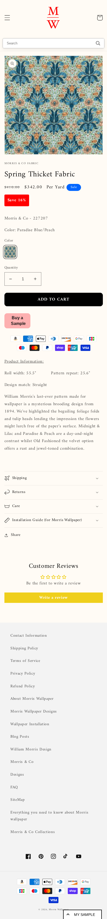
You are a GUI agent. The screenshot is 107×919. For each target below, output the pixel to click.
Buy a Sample (18, 321)
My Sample (84, 915)
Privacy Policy (22, 673)
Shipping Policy (24, 648)
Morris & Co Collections (32, 832)
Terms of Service (25, 660)
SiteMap (17, 799)
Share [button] (16, 535)
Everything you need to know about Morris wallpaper (49, 816)
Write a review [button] (53, 597)
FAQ (14, 787)
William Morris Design (30, 749)
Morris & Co (22, 761)
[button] (7, 17)
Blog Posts (19, 736)
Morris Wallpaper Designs (33, 711)
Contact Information (28, 635)
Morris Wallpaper (58, 910)
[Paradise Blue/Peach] (10, 252)
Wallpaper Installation (29, 724)
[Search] (98, 43)
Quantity (11, 268)
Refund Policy (22, 686)
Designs (17, 774)
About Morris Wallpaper (32, 698)
